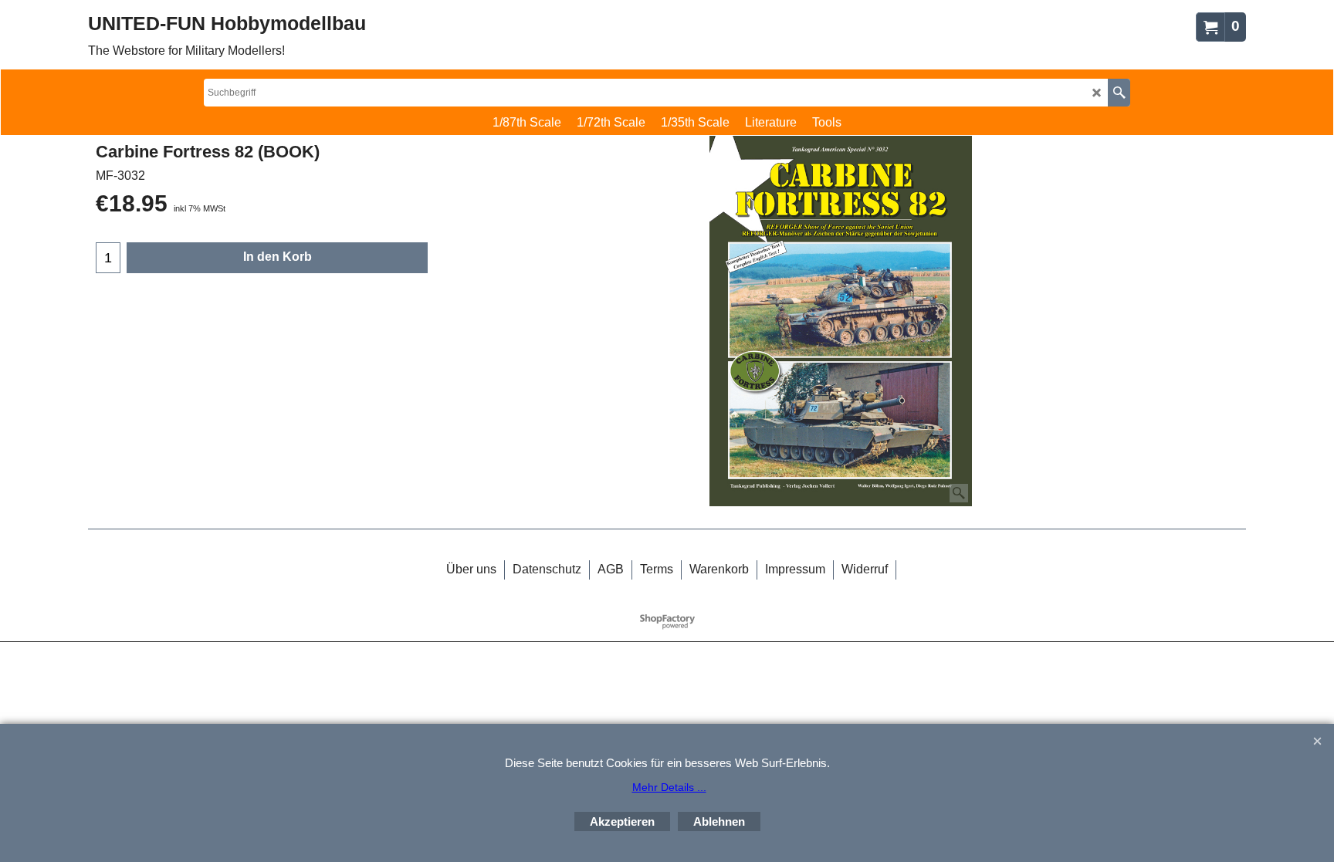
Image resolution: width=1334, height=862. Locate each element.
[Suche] (1119, 92)
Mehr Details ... (669, 787)
